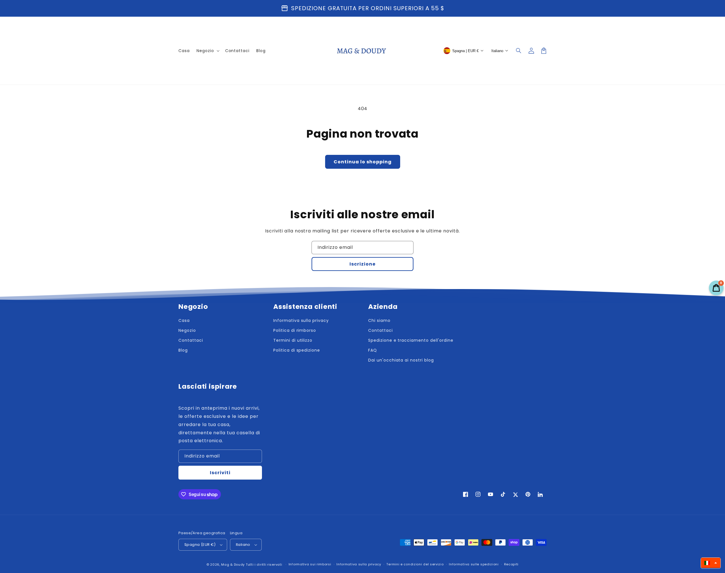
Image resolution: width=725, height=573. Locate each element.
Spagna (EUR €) (200, 544)
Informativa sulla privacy (358, 564)
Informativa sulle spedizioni (474, 564)
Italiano (243, 544)
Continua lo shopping (363, 162)
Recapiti (511, 564)
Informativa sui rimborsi (310, 564)
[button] (519, 50)
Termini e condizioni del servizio (414, 564)
